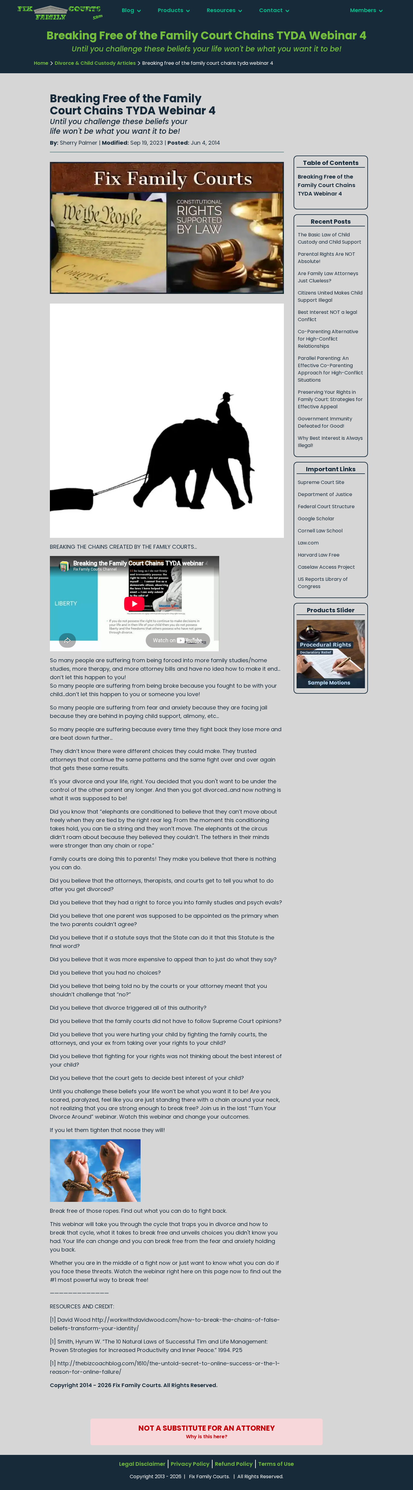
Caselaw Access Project (326, 567)
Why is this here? (206, 1436)
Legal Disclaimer (142, 1464)
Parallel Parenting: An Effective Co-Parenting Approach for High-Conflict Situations (330, 369)
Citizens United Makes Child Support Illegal (330, 296)
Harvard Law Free (319, 554)
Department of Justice (325, 494)
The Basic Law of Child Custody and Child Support (329, 238)
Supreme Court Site (321, 482)
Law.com (308, 542)
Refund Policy (234, 1464)
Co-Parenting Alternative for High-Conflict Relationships (328, 339)
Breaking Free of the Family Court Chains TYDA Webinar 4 (326, 185)
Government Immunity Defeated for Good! (325, 422)
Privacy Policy (190, 1464)
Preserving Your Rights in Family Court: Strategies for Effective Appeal (330, 399)
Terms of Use (276, 1464)
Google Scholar (316, 518)
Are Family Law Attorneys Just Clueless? (328, 277)
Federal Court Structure (326, 506)
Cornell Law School (320, 530)
